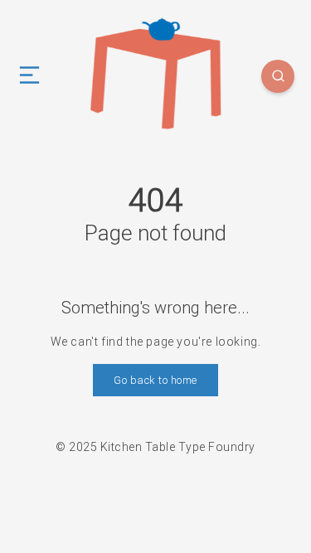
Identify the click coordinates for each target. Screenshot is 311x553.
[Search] (277, 76)
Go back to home (155, 380)
